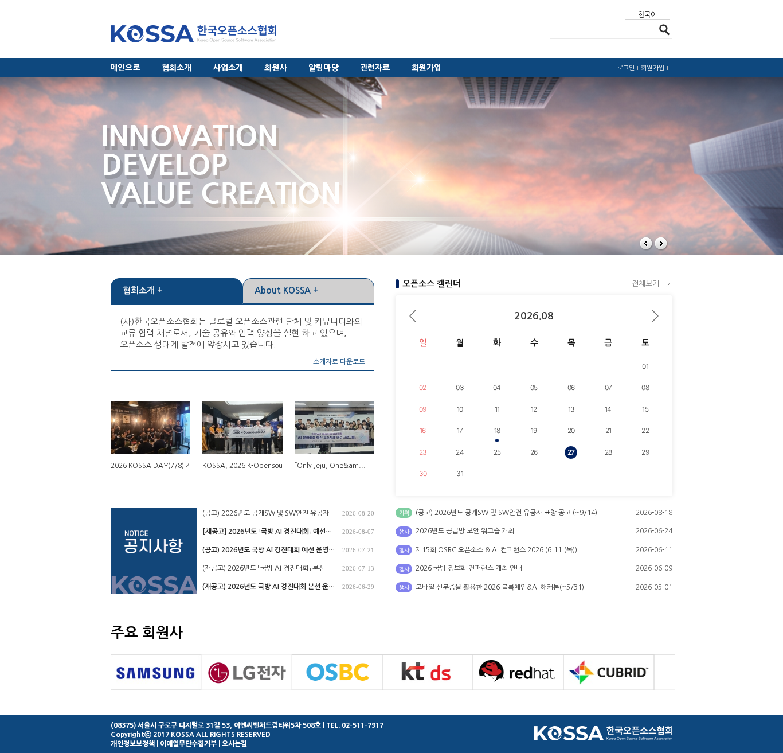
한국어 (647, 14)
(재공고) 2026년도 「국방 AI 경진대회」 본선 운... (263, 569)
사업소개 (228, 68)
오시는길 (234, 743)
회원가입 (427, 68)
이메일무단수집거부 (188, 743)
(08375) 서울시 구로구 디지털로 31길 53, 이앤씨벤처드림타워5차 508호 (216, 725)
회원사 (275, 68)
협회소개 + (143, 290)
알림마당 (323, 68)
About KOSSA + (287, 290)
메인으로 (125, 68)
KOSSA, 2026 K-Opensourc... (248, 465)
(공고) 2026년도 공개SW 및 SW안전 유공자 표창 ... (269, 514)
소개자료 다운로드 (339, 361)
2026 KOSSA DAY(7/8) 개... (155, 465)
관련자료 (375, 68)
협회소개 (177, 68)
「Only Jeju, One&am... (330, 465)
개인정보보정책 (133, 743)
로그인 (626, 68)
